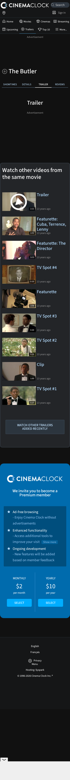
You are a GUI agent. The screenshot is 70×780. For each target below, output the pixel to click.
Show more (49, 542)
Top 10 (46, 30)
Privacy (38, 660)
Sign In (61, 13)
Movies (27, 22)
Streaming (63, 22)
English (35, 646)
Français (35, 652)
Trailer (43, 84)
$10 (51, 590)
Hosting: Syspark (35, 669)
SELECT (19, 603)
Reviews (60, 84)
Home (10, 22)
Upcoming (12, 30)
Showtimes (10, 84)
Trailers (29, 29)
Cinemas (45, 22)
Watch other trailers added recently (35, 427)
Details (26, 84)
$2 (19, 590)
